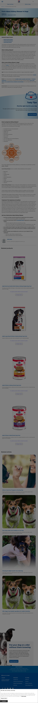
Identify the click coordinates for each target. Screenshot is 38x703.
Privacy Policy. (23, 696)
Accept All (4, 701)
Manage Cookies (4, 698)
